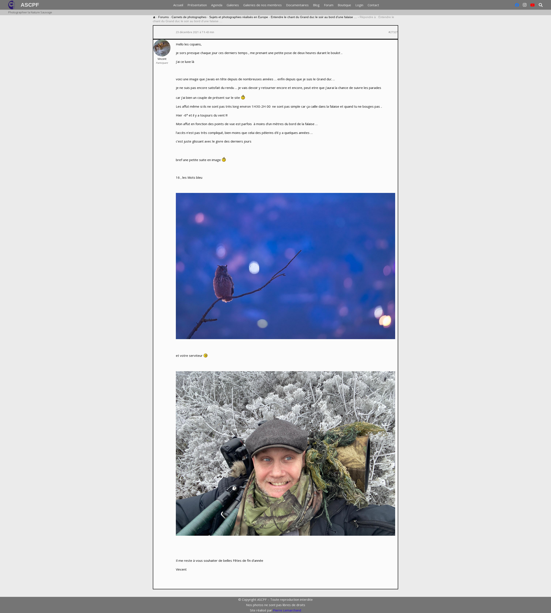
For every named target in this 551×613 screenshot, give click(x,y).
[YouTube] (532, 5)
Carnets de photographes (189, 17)
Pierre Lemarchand (287, 610)
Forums (163, 17)
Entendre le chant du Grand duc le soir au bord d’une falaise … (314, 17)
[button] (540, 5)
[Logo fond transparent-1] (12, 5)
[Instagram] (525, 5)
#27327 (393, 32)
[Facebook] (517, 5)
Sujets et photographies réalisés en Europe (238, 17)
